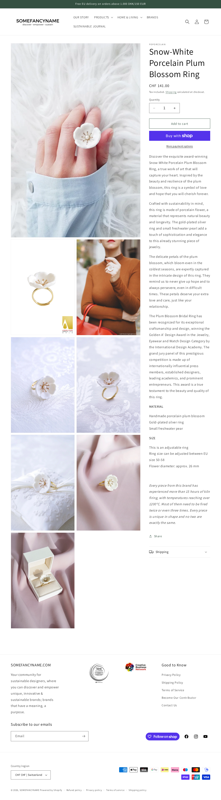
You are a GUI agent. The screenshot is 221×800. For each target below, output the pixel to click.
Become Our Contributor (179, 698)
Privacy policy (94, 790)
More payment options (179, 146)
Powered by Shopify (51, 790)
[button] (103, 17)
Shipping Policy (172, 682)
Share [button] (158, 536)
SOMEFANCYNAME (29, 790)
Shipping (171, 91)
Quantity (154, 99)
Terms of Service (173, 690)
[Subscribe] (83, 736)
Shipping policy (138, 790)
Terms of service (115, 790)
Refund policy (74, 790)
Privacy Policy (171, 675)
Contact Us (169, 705)
